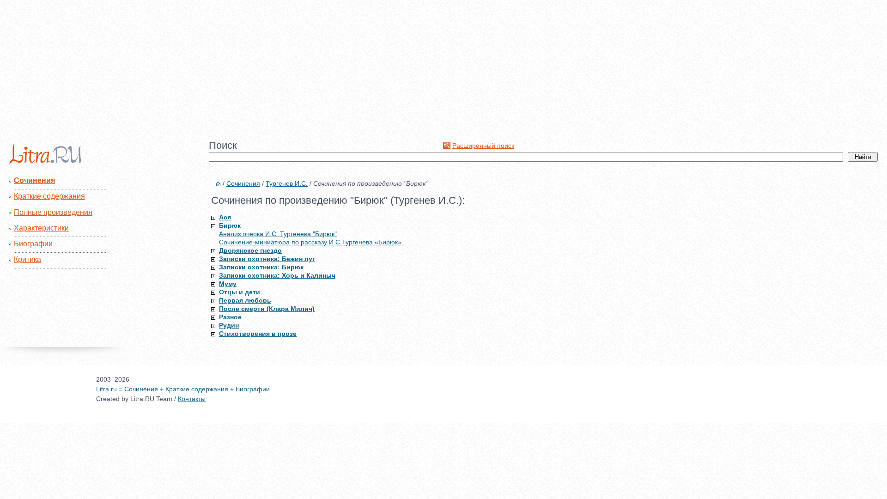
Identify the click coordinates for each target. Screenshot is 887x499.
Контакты (192, 398)
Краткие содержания (49, 196)
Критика (27, 259)
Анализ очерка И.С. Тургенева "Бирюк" (278, 233)
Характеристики (41, 228)
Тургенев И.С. (287, 183)
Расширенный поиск (483, 145)
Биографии (33, 244)
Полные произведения (53, 212)
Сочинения (34, 180)
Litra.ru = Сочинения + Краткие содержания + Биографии (183, 389)
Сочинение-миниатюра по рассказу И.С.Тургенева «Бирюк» (310, 242)
